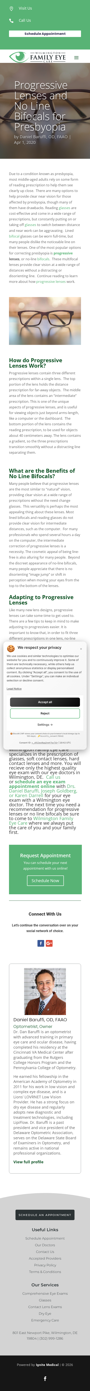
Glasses (45, 1300)
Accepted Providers (45, 1258)
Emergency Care (45, 1320)
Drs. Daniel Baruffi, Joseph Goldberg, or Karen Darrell (43, 790)
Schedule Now (45, 880)
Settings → (45, 724)
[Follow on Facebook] (40, 943)
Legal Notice (14, 688)
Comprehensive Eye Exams (45, 1294)
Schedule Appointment (45, 33)
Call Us (25, 20)
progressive (63, 253)
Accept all (45, 702)
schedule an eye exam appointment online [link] (37, 783)
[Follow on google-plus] (49, 943)
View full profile (28, 1161)
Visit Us (25, 8)
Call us (53, 777)
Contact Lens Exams (45, 1307)
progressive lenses (51, 281)
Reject (45, 713)
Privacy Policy (45, 1265)
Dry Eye (45, 1314)
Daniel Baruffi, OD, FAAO (44, 137)
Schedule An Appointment (45, 1215)
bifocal (14, 236)
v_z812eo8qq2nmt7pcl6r (45, 743)
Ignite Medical (47, 1365)
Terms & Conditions (45, 1272)
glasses (64, 208)
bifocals (43, 259)
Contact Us (45, 1252)
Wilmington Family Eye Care (41, 820)
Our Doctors (45, 1245)
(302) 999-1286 (51, 1338)
